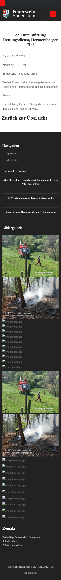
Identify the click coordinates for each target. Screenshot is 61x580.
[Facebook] (2, 3)
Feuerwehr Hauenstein (19, 567)
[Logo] (30, 13)
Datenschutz (11, 160)
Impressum (11, 153)
